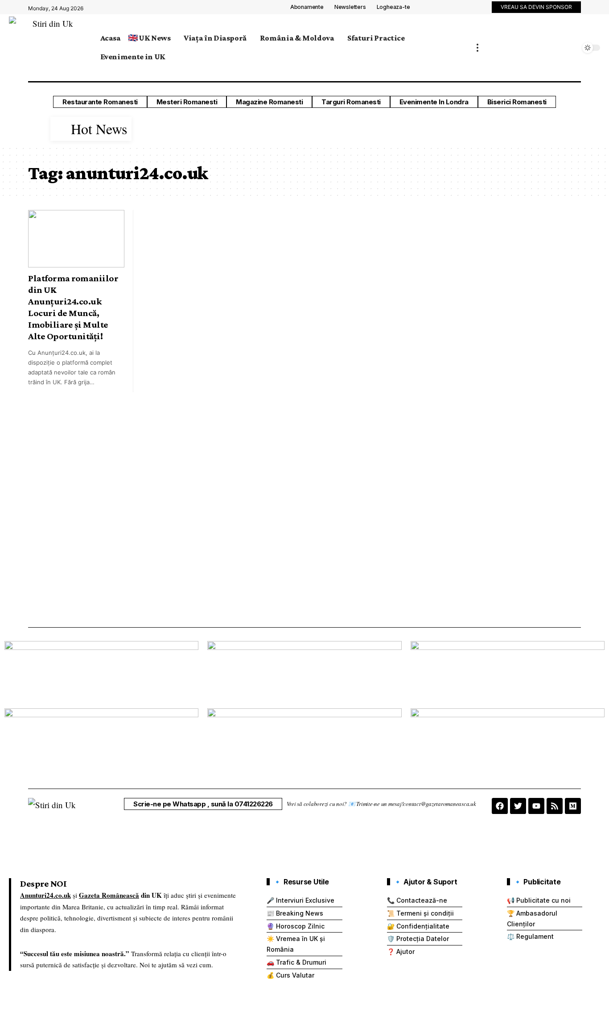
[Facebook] (460, 8)
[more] (477, 48)
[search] (571, 47)
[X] (470, 8)
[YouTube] (480, 8)
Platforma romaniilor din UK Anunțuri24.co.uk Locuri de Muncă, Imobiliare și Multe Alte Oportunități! (73, 307)
